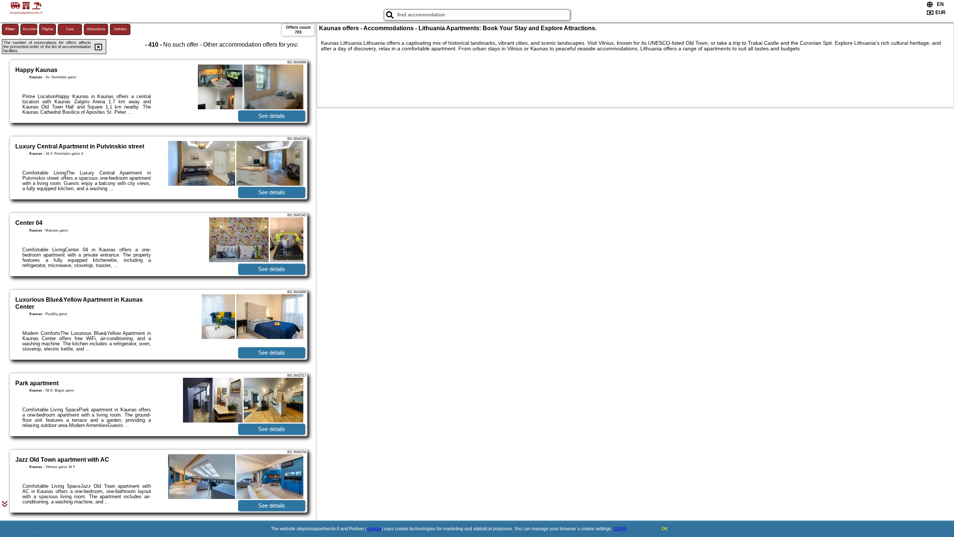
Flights (47, 29)
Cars (70, 29)
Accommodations (30, 29)
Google (374, 528)
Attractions (96, 29)
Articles (120, 29)
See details (271, 116)
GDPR (619, 528)
